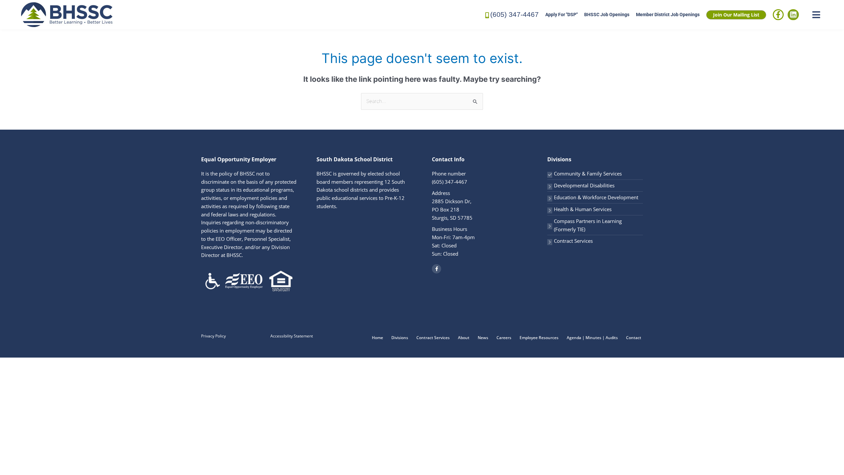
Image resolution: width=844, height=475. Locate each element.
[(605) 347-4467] (487, 14)
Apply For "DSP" (561, 14)
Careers (504, 337)
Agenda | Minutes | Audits (592, 337)
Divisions (399, 337)
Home (377, 337)
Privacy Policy (213, 336)
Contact (633, 337)
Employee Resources (539, 337)
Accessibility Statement (291, 336)
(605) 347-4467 (514, 14)
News (483, 337)
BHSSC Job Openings (606, 14)
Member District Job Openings (668, 14)
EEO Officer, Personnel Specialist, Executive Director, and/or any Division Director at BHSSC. (246, 247)
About (463, 337)
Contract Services (573, 241)
